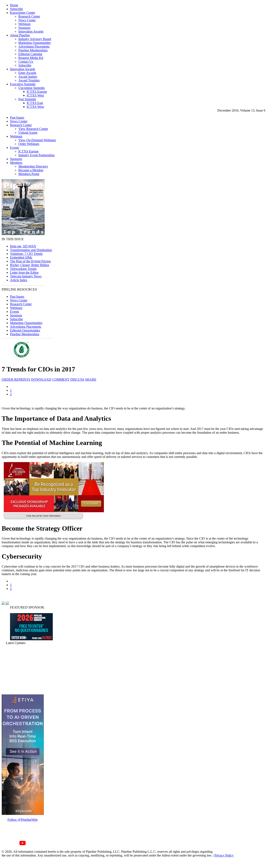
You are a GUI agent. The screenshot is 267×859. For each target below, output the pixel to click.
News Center (27, 20)
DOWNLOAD (41, 379)
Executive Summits (22, 84)
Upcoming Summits (31, 88)
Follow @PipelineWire (23, 819)
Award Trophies (29, 80)
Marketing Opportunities (34, 42)
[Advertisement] (22, 669)
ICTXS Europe (37, 91)
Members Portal (28, 174)
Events (14, 147)
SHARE (90, 379)
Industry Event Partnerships (36, 155)
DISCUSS (77, 379)
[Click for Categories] (31, 639)
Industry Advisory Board (34, 39)
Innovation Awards (30, 31)
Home (14, 5)
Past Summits (27, 99)
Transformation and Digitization (31, 250)
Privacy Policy (224, 855)
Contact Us (25, 61)
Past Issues (17, 117)
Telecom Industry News (26, 276)
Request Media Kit (30, 58)
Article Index (18, 280)
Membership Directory (33, 166)
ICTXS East (35, 103)
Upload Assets (27, 132)
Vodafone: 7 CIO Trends (26, 253)
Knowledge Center (22, 12)
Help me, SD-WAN (23, 246)
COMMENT (60, 379)
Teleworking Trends (23, 269)
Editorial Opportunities (25, 330)
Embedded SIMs (21, 257)
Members (16, 162)
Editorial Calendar (30, 54)
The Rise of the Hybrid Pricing (30, 261)
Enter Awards (27, 73)
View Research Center (33, 129)
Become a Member (30, 170)
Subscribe (16, 9)
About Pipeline (20, 35)
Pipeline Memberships (33, 50)
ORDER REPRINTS (16, 379)
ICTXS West (35, 95)
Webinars (24, 24)
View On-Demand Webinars (37, 140)
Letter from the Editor (24, 272)
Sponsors (24, 27)
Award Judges (27, 76)
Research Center (29, 16)
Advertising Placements (33, 46)
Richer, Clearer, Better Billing (29, 265)
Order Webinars (28, 144)
